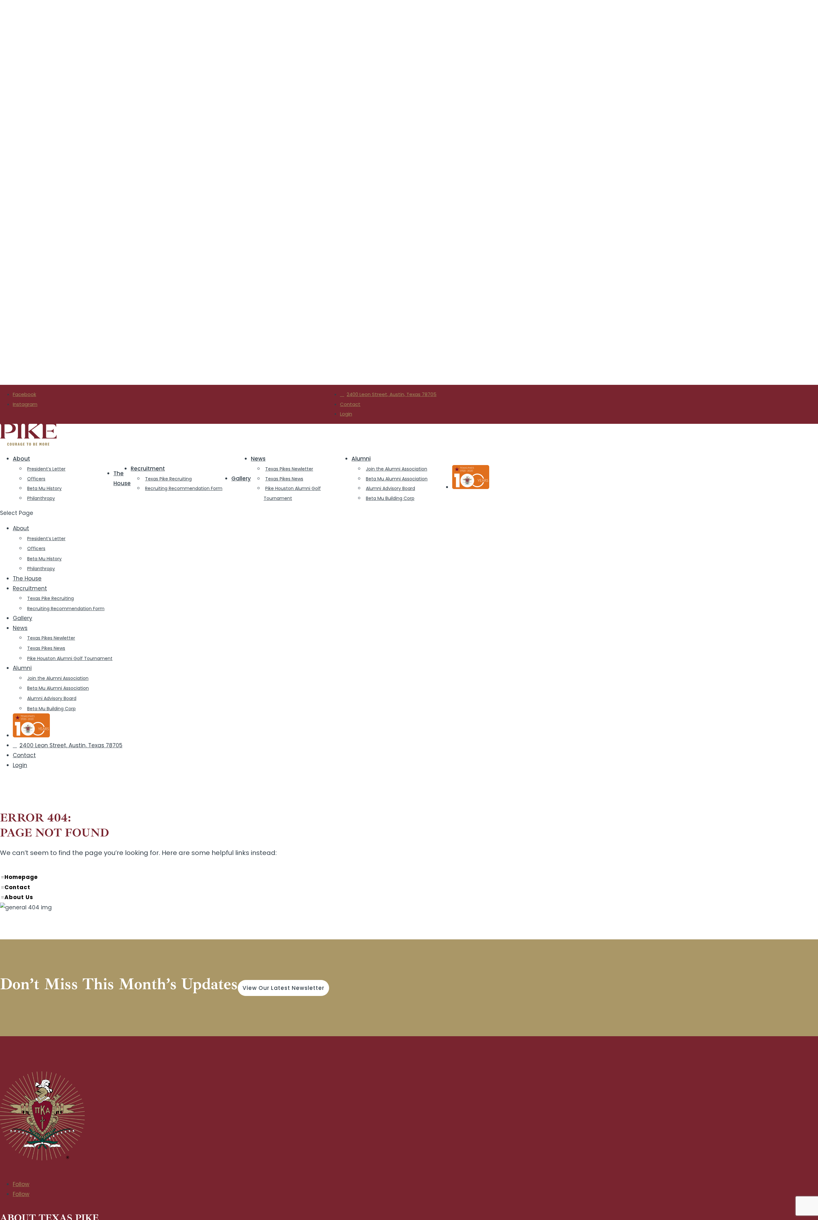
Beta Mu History (44, 488)
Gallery (241, 478)
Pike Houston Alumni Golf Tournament (292, 493)
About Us (20, 766)
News (258, 458)
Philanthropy (41, 498)
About (21, 458)
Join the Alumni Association (396, 469)
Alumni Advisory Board (390, 488)
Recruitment (148, 468)
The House (122, 478)
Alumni (361, 458)
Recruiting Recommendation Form (183, 488)
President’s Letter (46, 469)
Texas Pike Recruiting (168, 479)
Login (346, 413)
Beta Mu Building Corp (390, 498)
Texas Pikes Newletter (289, 469)
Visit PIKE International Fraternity (41, 1169)
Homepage (23, 746)
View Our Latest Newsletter (283, 856)
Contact (350, 404)
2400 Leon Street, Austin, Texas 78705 (391, 394)
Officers (36, 479)
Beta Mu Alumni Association (397, 479)
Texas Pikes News (284, 479)
